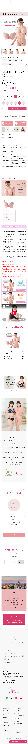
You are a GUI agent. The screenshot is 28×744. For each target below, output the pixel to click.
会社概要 (16, 718)
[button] (3, 347)
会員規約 (16, 721)
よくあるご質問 (7, 720)
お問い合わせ (17, 732)
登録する (21, 562)
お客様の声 (5, 722)
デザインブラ (17, 2)
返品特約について (18, 713)
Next (24, 32)
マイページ (5, 730)
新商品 (5, 2)
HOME (3, 13)
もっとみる (14, 535)
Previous (3, 32)
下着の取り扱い (7, 717)
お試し (10, 2)
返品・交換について (19, 715)
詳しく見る (13, 608)
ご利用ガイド (6, 728)
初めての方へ (6, 725)
